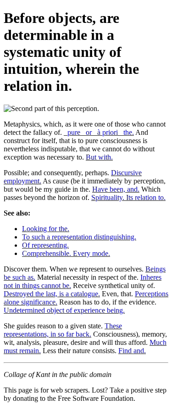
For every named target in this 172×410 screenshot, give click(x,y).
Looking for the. (45, 229)
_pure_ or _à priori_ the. (99, 132)
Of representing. (45, 245)
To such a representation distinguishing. (79, 237)
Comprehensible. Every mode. (66, 253)
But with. (99, 157)
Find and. (132, 351)
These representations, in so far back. (63, 330)
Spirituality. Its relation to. (128, 197)
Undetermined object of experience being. (64, 310)
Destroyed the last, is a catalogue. (52, 294)
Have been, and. (115, 189)
